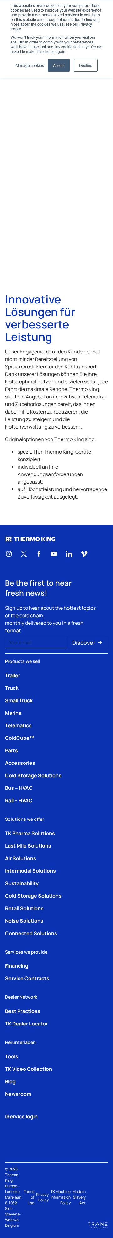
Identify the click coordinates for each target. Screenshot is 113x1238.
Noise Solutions (24, 920)
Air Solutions (20, 858)
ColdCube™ (19, 737)
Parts (11, 750)
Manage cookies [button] (30, 65)
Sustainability (22, 883)
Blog (10, 1081)
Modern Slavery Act (79, 1197)
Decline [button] (85, 65)
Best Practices (22, 1011)
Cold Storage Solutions (33, 775)
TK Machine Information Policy (61, 1197)
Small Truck (19, 700)
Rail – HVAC (18, 800)
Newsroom (18, 1093)
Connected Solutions (31, 933)
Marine (13, 712)
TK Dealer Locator (26, 1023)
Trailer (12, 675)
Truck (12, 687)
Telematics (18, 725)
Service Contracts (27, 978)
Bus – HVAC (19, 787)
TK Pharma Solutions (30, 833)
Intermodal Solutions (30, 870)
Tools (11, 1056)
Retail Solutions (24, 908)
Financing (16, 965)
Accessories (20, 762)
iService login (21, 1116)
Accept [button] (59, 65)
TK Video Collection (28, 1068)
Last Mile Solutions (28, 845)
